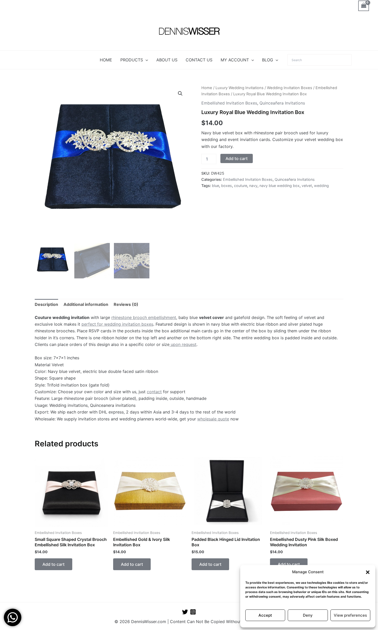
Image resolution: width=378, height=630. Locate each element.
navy (253, 185)
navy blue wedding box (279, 185)
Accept (265, 615)
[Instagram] (193, 612)
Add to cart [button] (53, 564)
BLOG (267, 59)
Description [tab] (46, 304)
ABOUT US (166, 59)
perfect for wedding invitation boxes (117, 324)
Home (206, 88)
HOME (106, 59)
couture (240, 185)
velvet (307, 185)
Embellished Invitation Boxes (229, 103)
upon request (182, 344)
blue (215, 185)
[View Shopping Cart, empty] (363, 6)
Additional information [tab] (86, 304)
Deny (308, 615)
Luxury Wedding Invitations (239, 88)
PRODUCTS (131, 59)
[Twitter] (185, 612)
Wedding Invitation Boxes (289, 88)
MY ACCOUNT (235, 59)
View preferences (350, 615)
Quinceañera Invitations (282, 103)
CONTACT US (199, 59)
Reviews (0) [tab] (126, 304)
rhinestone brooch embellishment (143, 317)
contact (154, 391)
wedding (321, 185)
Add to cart (237, 158)
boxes (226, 185)
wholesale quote (213, 418)
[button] (367, 572)
